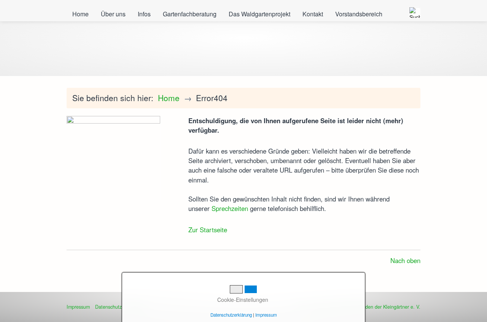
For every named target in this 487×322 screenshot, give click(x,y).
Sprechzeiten (230, 208)
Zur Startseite (207, 229)
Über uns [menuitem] (113, 14)
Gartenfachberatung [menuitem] (189, 14)
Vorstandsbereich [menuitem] (358, 14)
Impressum (78, 306)
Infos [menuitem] (144, 14)
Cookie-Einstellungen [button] (242, 299)
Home (169, 97)
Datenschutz (108, 306)
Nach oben (405, 260)
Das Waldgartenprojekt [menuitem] (259, 14)
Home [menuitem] (80, 14)
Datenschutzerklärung (231, 315)
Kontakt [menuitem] (312, 14)
